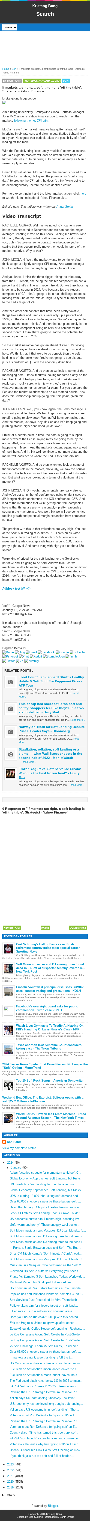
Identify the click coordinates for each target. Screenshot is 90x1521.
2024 (11, 1162)
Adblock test (11, 588)
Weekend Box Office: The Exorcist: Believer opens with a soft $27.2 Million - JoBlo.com (42, 1099)
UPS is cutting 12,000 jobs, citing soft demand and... (45, 1196)
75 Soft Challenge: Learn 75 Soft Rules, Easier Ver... (45, 1346)
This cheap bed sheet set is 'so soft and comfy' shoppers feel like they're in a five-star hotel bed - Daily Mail (51, 708)
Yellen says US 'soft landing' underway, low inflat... (43, 1398)
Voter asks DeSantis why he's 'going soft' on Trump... (45, 1444)
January (16, 1167)
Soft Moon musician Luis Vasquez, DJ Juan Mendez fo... (48, 1230)
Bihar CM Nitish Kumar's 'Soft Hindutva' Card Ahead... (46, 1253)
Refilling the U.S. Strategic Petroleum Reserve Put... (45, 1392)
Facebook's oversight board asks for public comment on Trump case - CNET (47, 1008)
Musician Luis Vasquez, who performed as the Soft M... (47, 1265)
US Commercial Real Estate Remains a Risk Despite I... (47, 1288)
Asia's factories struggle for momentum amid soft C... (45, 1172)
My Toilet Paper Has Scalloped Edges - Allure (40, 1282)
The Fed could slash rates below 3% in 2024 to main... (46, 1380)
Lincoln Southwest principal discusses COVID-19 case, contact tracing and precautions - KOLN (51, 989)
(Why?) (25, 588)
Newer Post (12, 927)
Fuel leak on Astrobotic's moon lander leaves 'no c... (44, 1369)
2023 (11, 1464)
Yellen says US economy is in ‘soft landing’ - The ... (44, 1409)
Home (45, 927)
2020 (11, 1481)
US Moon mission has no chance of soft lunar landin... (46, 1363)
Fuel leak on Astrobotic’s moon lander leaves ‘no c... (45, 1375)
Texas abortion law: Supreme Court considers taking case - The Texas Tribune (48, 1046)
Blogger (53, 1506)
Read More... (77, 719)
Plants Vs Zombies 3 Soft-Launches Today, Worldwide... (47, 1276)
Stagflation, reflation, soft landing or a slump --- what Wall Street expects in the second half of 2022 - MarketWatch (50, 753)
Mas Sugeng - (36, 1516)
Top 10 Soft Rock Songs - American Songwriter (50, 1080)
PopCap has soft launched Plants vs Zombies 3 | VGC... (47, 1294)
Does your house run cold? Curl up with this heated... (45, 1317)
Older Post (78, 927)
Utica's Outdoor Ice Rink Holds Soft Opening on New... (46, 1450)
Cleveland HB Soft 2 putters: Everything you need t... (45, 1271)
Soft (66, 80)
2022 (11, 1470)
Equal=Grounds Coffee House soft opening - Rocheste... (47, 1328)
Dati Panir (14, 1142)
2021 (11, 1476)
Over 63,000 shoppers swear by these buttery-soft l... (45, 1201)
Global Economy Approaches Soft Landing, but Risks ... (47, 1178)
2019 (11, 1487)
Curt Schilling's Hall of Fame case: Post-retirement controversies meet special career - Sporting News (48, 948)
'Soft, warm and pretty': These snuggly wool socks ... (45, 1224)
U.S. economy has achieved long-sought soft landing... (46, 1403)
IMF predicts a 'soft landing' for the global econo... (43, 1184)
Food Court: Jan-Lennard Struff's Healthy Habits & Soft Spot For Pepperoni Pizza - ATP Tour (51, 681)
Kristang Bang (45, 6)
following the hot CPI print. (31, 120)
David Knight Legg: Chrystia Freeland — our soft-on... (45, 1207)
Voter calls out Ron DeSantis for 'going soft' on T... (43, 1415)
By (12, 80)
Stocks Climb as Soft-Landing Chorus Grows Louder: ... (47, 1213)
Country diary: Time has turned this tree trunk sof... (44, 1432)
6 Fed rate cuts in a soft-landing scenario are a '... (43, 1311)
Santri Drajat (67, 1516)
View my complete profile (19, 1148)
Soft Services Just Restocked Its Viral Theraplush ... (45, 1300)
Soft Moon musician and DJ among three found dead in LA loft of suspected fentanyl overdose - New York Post (50, 968)
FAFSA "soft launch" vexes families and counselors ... (46, 1438)
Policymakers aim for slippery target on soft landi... (44, 1305)
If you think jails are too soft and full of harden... (42, 1456)
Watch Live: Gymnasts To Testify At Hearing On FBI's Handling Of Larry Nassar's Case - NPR (50, 1027)
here (83, 193)
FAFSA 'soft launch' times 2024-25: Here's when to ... (45, 1386)
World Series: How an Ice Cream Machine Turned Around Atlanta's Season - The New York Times (51, 1115)
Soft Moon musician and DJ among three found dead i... (47, 1236)
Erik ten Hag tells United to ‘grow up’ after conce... (43, 1323)
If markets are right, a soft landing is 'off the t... (41, 1357)
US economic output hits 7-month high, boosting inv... (45, 1219)
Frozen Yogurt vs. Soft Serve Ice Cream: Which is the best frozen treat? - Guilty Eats (50, 773)
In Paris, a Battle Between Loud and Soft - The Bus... (45, 1247)
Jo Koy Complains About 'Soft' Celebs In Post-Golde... (46, 1334)
